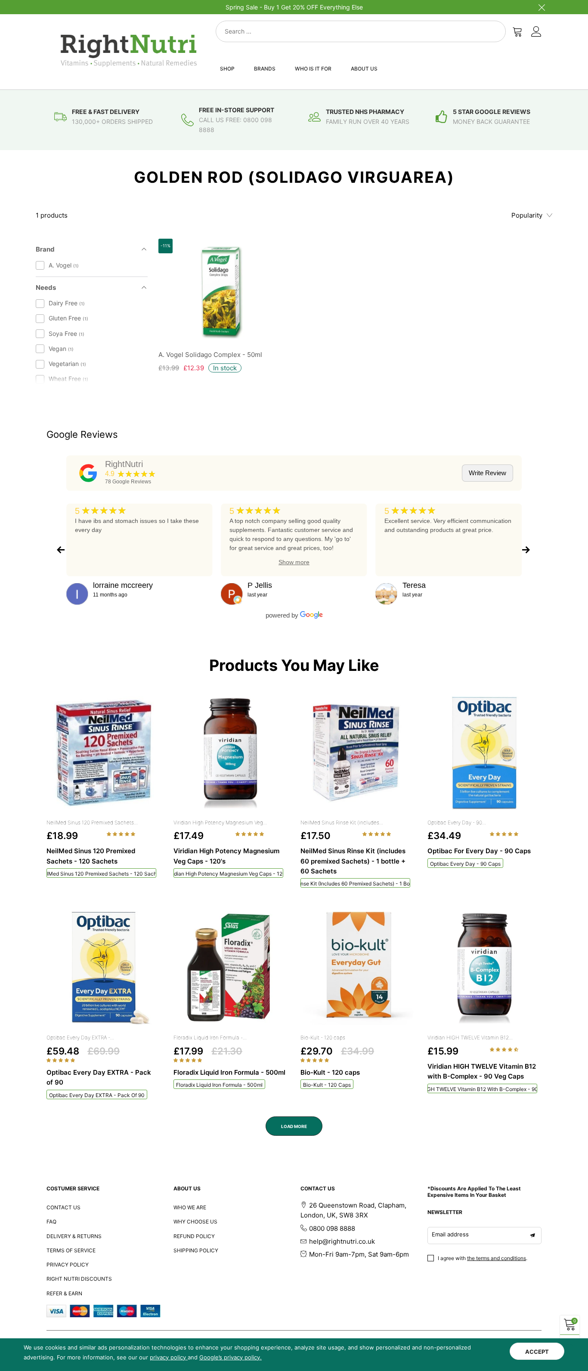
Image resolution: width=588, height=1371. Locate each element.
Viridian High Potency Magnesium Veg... (220, 822)
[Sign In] (536, 31)
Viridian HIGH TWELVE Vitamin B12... (470, 1037)
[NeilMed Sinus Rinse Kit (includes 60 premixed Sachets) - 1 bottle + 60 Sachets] (357, 753)
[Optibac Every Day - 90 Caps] (484, 753)
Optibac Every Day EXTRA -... (80, 1037)
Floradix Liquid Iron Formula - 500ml (219, 1085)
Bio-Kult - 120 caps (322, 1037)
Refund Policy (194, 1236)
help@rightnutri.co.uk (342, 1241)
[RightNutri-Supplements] (129, 50)
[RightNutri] (88, 473)
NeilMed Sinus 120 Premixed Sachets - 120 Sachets (101, 873)
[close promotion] (541, 7)
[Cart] (517, 31)
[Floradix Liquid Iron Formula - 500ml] (230, 968)
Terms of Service (71, 1250)
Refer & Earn (64, 1293)
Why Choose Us (195, 1221)
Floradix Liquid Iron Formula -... (210, 1037)
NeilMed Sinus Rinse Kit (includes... (341, 822)
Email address (450, 1234)
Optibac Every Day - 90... (456, 822)
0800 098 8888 (332, 1228)
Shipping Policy (195, 1250)
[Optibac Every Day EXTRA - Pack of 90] (103, 968)
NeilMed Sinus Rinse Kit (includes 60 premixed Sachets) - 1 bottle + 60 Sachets (355, 883)
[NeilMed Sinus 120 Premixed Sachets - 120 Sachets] (103, 753)
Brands (264, 68)
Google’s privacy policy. (230, 1357)
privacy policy (169, 1357)
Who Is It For (313, 68)
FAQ (51, 1221)
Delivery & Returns (74, 1236)
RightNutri (124, 464)
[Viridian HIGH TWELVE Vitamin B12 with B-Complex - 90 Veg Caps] (484, 968)
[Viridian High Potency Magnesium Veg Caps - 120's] (230, 753)
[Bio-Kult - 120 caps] (357, 968)
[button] (121, 833)
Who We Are (189, 1207)
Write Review (487, 472)
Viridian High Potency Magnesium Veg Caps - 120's (228, 873)
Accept (537, 1351)
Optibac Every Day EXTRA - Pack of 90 (97, 1095)
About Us (364, 68)
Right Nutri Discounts (79, 1279)
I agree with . (482, 1258)
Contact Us (63, 1207)
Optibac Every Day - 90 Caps (465, 864)
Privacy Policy (67, 1264)
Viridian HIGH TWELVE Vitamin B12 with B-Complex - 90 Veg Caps (482, 1089)
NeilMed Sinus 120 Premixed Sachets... (92, 822)
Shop (227, 68)
